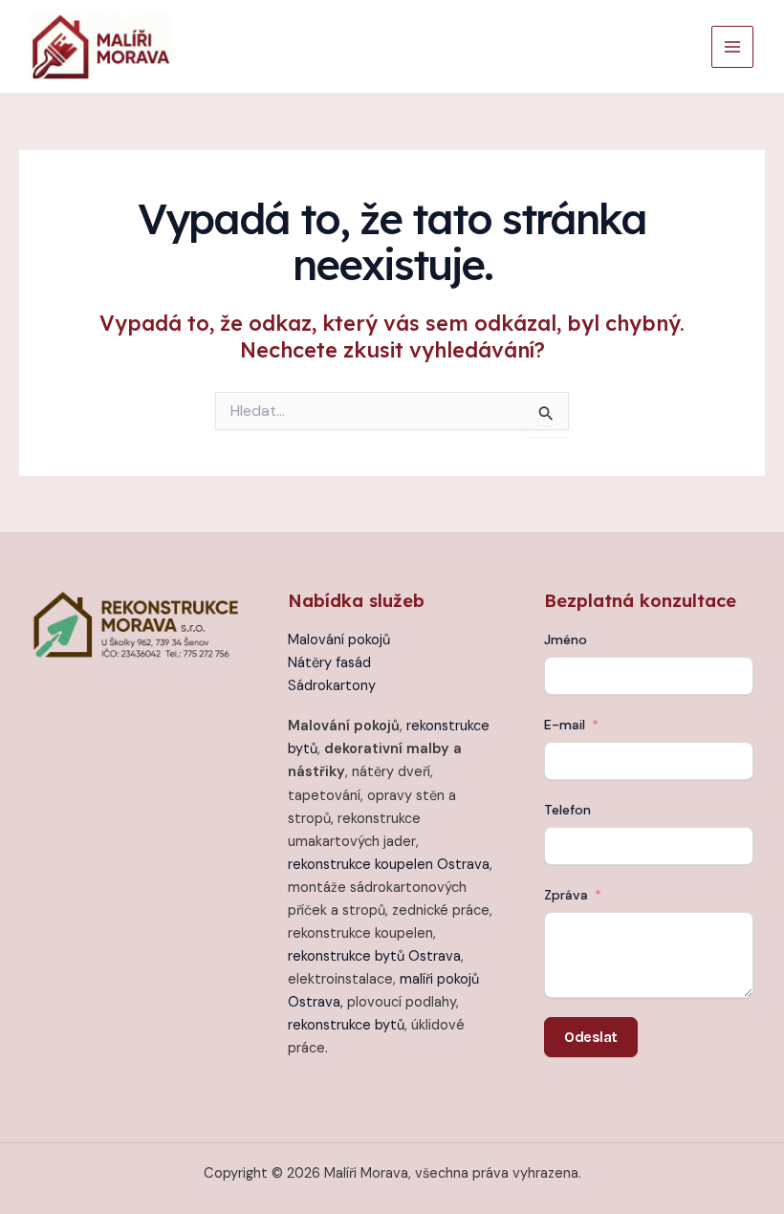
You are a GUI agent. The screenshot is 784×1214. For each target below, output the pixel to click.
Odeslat (591, 1037)
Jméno (565, 639)
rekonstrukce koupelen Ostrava (389, 865)
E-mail (564, 724)
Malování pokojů (339, 640)
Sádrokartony (332, 686)
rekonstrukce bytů (346, 1025)
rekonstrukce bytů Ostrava (374, 956)
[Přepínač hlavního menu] (732, 47)
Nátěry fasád (329, 663)
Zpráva (566, 894)
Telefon (567, 809)
